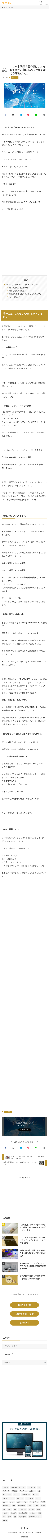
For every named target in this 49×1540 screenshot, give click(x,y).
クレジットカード (8, 1498)
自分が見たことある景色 (18, 288)
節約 (9, 1517)
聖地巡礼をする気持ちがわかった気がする (25, 294)
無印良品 (14, 1513)
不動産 (43, 1502)
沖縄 (38, 1509)
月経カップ (22, 1509)
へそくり (16, 1494)
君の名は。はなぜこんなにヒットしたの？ (23, 284)
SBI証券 (14, 1491)
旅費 (15, 1509)
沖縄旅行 (5, 1513)
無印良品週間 (23, 1513)
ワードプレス (34, 1502)
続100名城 (22, 1517)
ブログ (5, 1502)
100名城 (5, 1487)
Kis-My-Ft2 (6, 1491)
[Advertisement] (24, 35)
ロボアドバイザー (22, 1502)
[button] (5, 115)
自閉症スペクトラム (34, 1517)
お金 (39, 1491)
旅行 (9, 1509)
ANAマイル (31, 1487)
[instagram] (24, 1528)
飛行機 (5, 1520)
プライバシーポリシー (26, 1532)
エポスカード (26, 1494)
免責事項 (38, 1532)
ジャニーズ (20, 1498)
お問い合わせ (12, 1532)
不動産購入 (6, 1506)
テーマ (38, 1498)
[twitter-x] (22, 1528)
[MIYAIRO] (6, 3)
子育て (29, 1506)
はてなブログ (7, 1494)
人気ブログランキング (24, 1314)
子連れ (36, 1506)
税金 (4, 1517)
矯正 (39, 1513)
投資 (4, 1509)
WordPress (23, 1491)
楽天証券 (31, 1509)
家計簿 (43, 1506)
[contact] (27, 1528)
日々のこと (15, 77)
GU (39, 1487)
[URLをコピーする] (43, 115)
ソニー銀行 (29, 1498)
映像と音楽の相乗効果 (17, 291)
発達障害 (33, 1513)
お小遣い (32, 1491)
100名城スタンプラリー (18, 1487)
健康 (13, 1506)
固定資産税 (21, 1506)
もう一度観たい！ (16, 297)
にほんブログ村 (24, 1305)
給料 (15, 1517)
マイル (12, 1502)
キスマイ (35, 1494)
